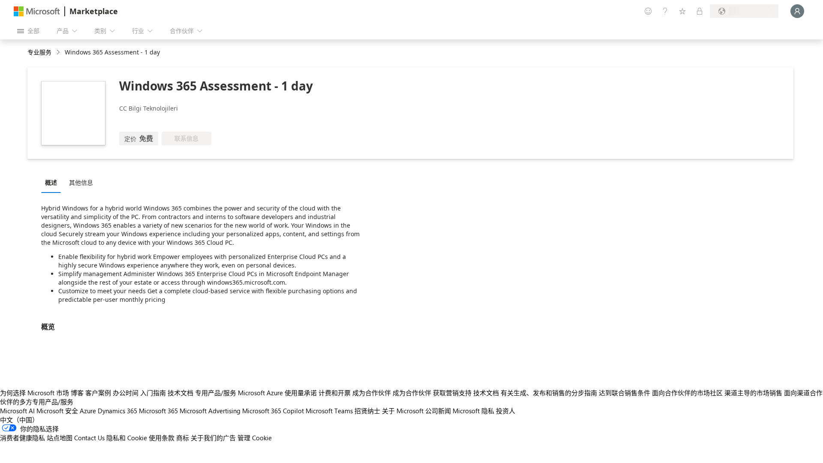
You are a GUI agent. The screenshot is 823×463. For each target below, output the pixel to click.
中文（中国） (19, 419)
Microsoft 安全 (57, 410)
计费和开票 (334, 392)
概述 (51, 182)
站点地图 (59, 437)
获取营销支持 (452, 392)
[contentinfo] (59, 52)
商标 (182, 437)
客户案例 (98, 392)
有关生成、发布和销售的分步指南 (549, 392)
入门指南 (153, 392)
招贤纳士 (367, 410)
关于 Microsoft (403, 410)
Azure (88, 410)
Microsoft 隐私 (473, 410)
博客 (77, 392)
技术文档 (180, 392)
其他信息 (81, 182)
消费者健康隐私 (22, 437)
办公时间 (125, 392)
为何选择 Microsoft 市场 (34, 392)
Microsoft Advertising (210, 410)
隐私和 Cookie (126, 437)
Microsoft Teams (329, 410)
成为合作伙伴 (371, 392)
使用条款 (161, 437)
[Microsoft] (37, 11)
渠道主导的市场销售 (753, 392)
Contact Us (89, 437)
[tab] (53, 182)
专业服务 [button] (39, 52)
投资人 (505, 410)
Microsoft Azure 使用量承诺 (277, 392)
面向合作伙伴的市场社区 (687, 392)
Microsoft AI (17, 410)
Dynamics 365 (117, 410)
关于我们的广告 (213, 437)
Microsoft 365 (158, 410)
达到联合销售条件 (624, 392)
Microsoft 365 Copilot (273, 410)
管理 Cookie (254, 437)
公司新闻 (438, 410)
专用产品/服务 (215, 392)
